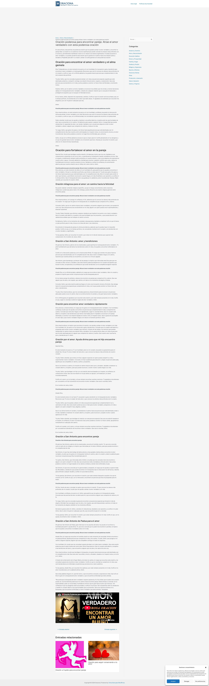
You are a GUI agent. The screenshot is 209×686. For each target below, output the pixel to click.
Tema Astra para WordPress (117, 682)
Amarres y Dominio (134, 50)
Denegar (186, 681)
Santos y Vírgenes (134, 84)
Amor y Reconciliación (135, 53)
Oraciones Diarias (134, 73)
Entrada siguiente (111, 629)
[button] (206, 667)
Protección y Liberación (136, 78)
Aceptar (173, 681)
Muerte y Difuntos (134, 70)
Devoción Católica (134, 56)
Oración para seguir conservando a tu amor (102, 663)
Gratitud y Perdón (134, 64)
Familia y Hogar (133, 61)
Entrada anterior (63, 629)
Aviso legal (134, 3)
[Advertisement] (104, 19)
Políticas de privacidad (145, 3)
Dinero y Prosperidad (135, 59)
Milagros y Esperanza (135, 67)
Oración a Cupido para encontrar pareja (71, 670)
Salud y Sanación (134, 81)
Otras (130, 75)
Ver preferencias (200, 681)
